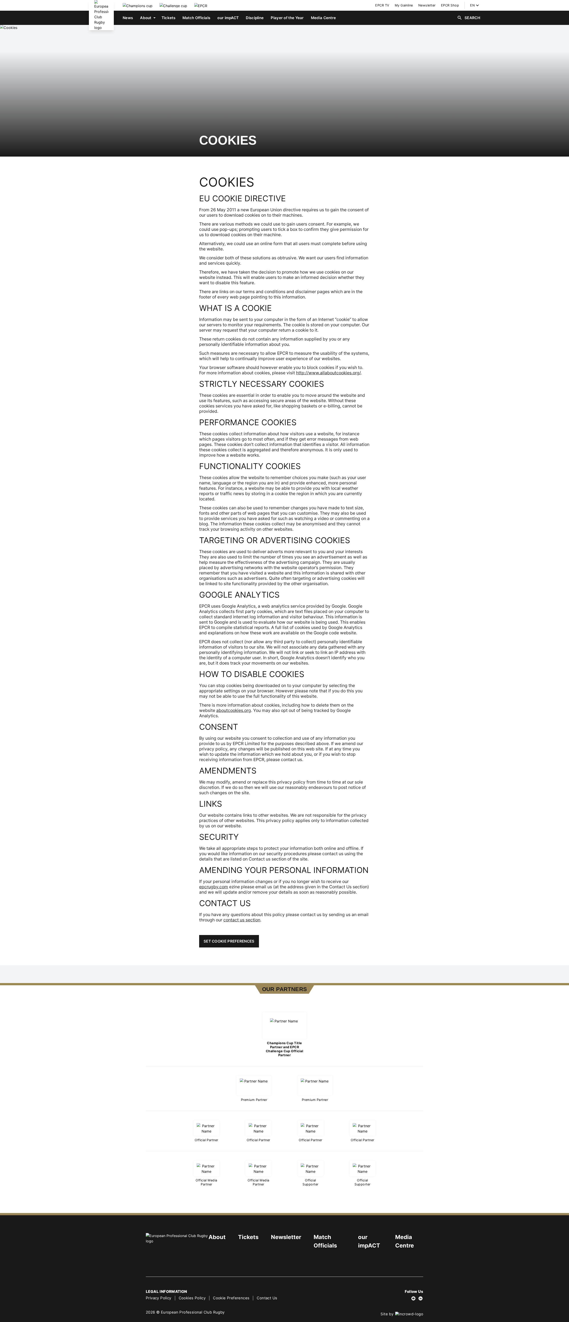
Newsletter (286, 1237)
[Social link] (413, 1298)
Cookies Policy (192, 1298)
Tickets (248, 1237)
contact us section (241, 920)
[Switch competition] (137, 5)
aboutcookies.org (233, 710)
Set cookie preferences (229, 941)
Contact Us (267, 1298)
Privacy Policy (158, 1298)
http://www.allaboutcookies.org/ (328, 372)
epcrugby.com (213, 886)
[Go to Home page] (101, 15)
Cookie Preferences (231, 1298)
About (217, 1237)
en (472, 5)
